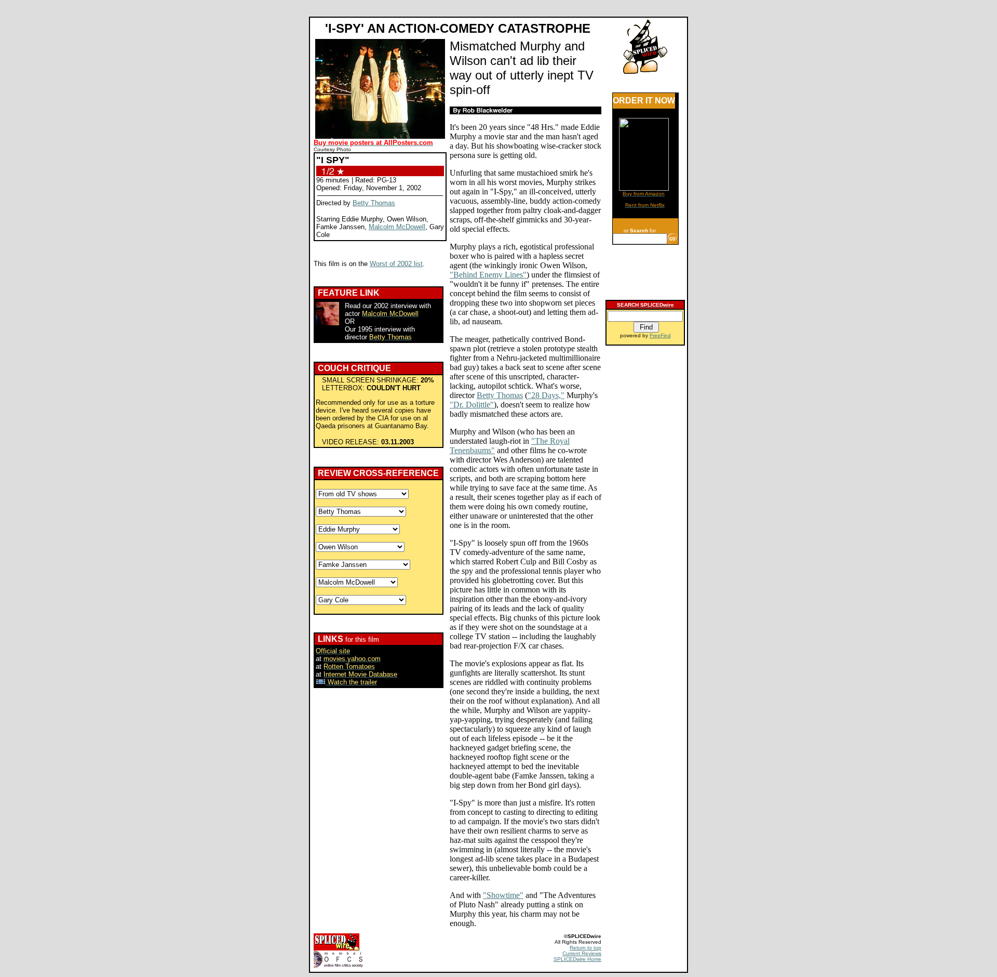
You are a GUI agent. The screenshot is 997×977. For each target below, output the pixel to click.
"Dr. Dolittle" (472, 404)
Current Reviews (581, 953)
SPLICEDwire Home (577, 959)
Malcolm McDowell (397, 227)
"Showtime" (503, 895)
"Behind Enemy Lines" (488, 274)
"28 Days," (546, 395)
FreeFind (660, 335)
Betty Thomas (374, 203)
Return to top (585, 947)
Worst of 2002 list (396, 264)
